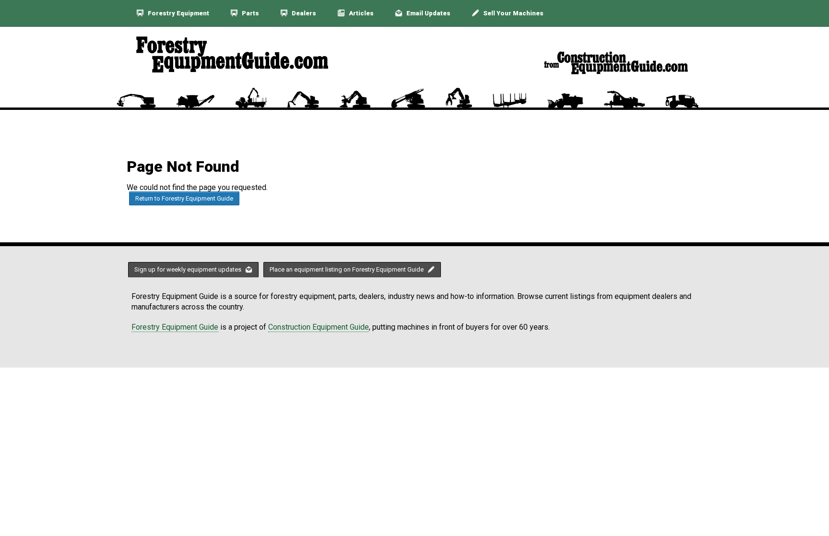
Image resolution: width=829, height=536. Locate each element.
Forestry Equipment (177, 13)
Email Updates (427, 13)
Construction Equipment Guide (318, 327)
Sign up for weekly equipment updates (188, 269)
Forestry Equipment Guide (174, 327)
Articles (360, 13)
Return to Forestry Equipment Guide (184, 198)
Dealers (303, 13)
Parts (249, 13)
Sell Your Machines (513, 13)
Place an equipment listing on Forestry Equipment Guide (347, 269)
